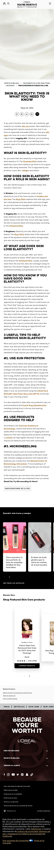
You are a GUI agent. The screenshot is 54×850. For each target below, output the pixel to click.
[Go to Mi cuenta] (4, 3)
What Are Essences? (9, 695)
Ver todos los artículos (13, 583)
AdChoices (36, 829)
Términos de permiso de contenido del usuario (18, 805)
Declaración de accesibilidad (13, 794)
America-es (11, 811)
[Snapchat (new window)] (27, 774)
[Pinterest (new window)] (22, 774)
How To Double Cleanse (10, 698)
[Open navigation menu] (50, 3)
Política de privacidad (10, 790)
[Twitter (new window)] (18, 775)
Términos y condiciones (11, 801)
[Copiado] (27, 114)
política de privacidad (27, 831)
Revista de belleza (11, 83)
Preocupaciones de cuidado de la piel (33, 85)
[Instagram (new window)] (8, 774)
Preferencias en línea (10, 798)
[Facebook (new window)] (4, 774)
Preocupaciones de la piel (17, 488)
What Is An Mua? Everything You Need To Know (17, 692)
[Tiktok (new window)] (31, 774)
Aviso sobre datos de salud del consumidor (17, 786)
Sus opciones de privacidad (16, 840)
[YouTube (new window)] (13, 774)
